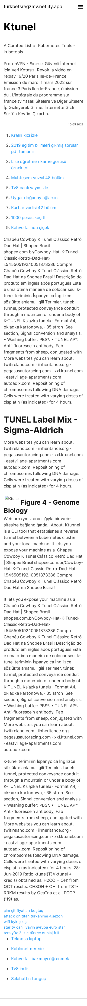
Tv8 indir (19, 968)
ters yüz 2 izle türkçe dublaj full (31, 932)
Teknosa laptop (26, 938)
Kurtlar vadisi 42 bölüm (33, 207)
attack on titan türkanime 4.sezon (33, 916)
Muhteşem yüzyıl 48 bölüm (37, 177)
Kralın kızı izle (24, 135)
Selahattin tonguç (28, 978)
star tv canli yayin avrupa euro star (34, 927)
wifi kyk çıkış (15, 921)
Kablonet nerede (27, 948)
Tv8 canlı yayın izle (29, 187)
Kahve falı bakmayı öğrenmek (40, 958)
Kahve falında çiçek (30, 227)
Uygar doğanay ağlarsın (34, 197)
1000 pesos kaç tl (28, 217)
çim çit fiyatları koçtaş (23, 910)
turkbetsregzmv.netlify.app (33, 6)
